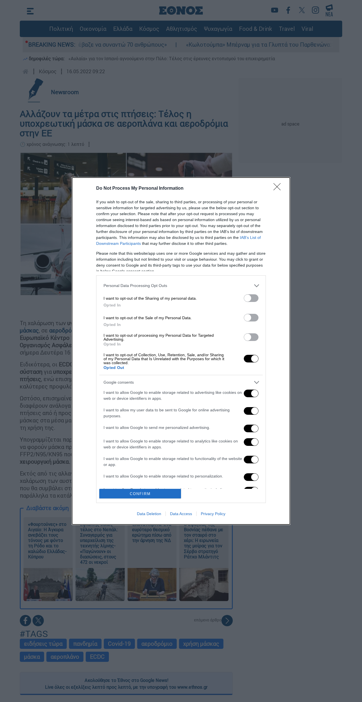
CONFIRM (140, 494)
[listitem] (181, 286)
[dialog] (181, 351)
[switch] (251, 298)
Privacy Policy (213, 513)
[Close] (278, 188)
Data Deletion (149, 513)
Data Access (181, 513)
